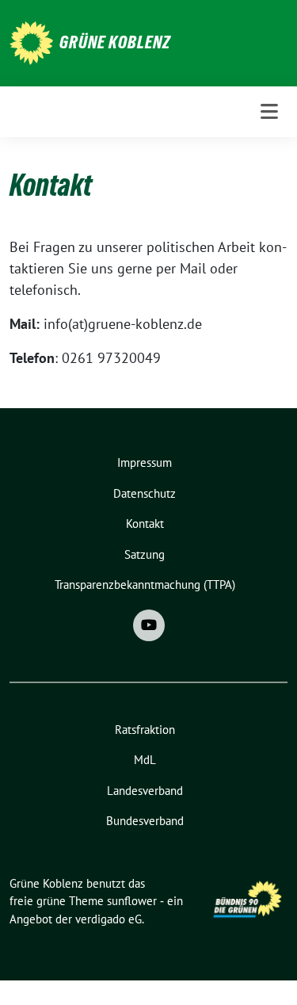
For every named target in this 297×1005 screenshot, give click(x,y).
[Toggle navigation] (269, 111)
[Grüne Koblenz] (31, 41)
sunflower (132, 900)
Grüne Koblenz (115, 42)
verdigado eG (108, 919)
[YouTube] (149, 625)
